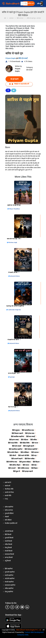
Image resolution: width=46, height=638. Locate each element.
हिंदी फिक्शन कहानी (17, 433)
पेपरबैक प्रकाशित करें (11, 523)
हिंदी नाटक (35, 443)
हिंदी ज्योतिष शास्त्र (23, 468)
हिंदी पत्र (34, 455)
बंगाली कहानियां (9, 582)
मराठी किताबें (8, 541)
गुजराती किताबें (9, 538)
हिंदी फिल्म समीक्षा (30, 459)
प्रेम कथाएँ (29, 70)
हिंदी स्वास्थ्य (35, 452)
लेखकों (7, 517)
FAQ (6, 499)
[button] (25, 3)
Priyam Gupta (11, 58)
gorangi (12, 377)
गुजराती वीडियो (9, 513)
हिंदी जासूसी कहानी (28, 446)
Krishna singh (13, 242)
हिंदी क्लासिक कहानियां (17, 436)
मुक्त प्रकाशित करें (28, 3)
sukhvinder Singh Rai (14, 310)
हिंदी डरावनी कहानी (16, 459)
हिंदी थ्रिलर (36, 462)
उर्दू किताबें (8, 561)
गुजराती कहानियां (10, 572)
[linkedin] (27, 607)
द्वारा (8, 209)
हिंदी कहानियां (9, 569)
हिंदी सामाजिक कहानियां (15, 449)
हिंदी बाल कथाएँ (30, 436)
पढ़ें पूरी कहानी (14, 79)
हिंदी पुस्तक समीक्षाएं (25, 462)
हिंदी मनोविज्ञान (25, 452)
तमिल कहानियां (9, 588)
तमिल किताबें (8, 544)
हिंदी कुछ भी (16, 471)
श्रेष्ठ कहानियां (9, 507)
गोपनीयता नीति (9, 489)
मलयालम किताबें (9, 554)
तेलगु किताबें (8, 547)
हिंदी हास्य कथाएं (14, 440)
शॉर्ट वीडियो (8, 520)
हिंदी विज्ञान (34, 468)
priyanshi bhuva (15, 276)
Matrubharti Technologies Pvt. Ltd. (29, 630)
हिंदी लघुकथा (16, 430)
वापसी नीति (8, 495)
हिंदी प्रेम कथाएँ (23, 58)
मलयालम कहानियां (10, 585)
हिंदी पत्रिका (24, 440)
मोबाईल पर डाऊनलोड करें (21, 84)
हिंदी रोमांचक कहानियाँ (31, 449)
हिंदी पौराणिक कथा (11, 462)
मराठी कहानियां (9, 575)
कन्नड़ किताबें (9, 557)
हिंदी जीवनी (13, 455)
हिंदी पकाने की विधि (23, 455)
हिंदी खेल (34, 465)
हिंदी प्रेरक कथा (29, 433)
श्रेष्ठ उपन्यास (9, 510)
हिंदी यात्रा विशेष (13, 443)
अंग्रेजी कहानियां (9, 578)
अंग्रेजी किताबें (9, 531)
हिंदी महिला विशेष (24, 443)
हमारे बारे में (8, 482)
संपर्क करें (7, 486)
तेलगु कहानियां (9, 592)
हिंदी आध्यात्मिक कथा (28, 430)
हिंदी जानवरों (11, 468)
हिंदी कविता (33, 440)
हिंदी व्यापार (26, 465)
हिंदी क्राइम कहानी (27, 471)
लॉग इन (39, 3)
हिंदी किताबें (8, 534)
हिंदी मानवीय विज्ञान (12, 452)
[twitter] (17, 607)
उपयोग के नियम (9, 492)
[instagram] (12, 607)
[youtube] (22, 607)
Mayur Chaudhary (14, 209)
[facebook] (7, 607)
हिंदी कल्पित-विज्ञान (15, 465)
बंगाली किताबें (8, 551)
